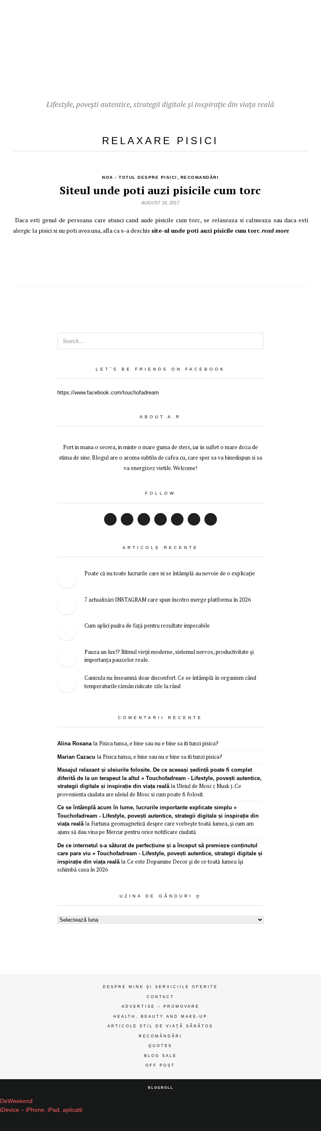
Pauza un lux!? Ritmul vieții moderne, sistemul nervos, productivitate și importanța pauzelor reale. (169, 656)
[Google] (144, 519)
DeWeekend (16, 1101)
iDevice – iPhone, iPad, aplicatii (41, 1109)
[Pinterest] (177, 519)
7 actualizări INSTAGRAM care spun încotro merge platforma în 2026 (167, 599)
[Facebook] (110, 519)
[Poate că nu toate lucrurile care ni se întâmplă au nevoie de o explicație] (66, 580)
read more (275, 230)
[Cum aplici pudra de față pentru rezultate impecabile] (66, 632)
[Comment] (198, 256)
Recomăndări (160, 1036)
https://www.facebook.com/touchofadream (108, 392)
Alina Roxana (74, 743)
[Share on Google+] (142, 256)
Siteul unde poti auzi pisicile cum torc (160, 190)
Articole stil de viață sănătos (160, 1026)
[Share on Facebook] (160, 256)
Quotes (160, 1046)
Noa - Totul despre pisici (139, 177)
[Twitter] (127, 519)
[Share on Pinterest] (179, 256)
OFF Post (160, 1065)
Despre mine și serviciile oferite (160, 987)
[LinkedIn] (160, 519)
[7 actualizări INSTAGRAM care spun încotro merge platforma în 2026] (66, 606)
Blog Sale (160, 1056)
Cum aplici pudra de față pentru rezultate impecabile (147, 625)
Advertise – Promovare (160, 1006)
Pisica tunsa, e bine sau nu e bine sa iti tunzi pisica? (159, 743)
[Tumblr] (210, 519)
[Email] (194, 519)
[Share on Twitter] (123, 256)
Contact (160, 997)
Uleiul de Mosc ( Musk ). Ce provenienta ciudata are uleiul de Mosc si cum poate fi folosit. (149, 790)
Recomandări (200, 177)
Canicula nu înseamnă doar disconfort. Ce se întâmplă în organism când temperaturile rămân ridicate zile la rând (170, 682)
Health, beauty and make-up (160, 1016)
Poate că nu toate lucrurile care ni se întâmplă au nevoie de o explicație (169, 573)
